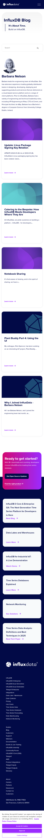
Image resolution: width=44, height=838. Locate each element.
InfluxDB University (12, 747)
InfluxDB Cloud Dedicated (15, 687)
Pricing (8, 701)
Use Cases (9, 704)
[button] (39, 4)
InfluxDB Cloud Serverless (15, 684)
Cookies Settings (22, 835)
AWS (7, 759)
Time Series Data (12, 707)
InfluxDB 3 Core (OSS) (13, 753)
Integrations (10, 692)
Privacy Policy (11, 821)
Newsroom (10, 788)
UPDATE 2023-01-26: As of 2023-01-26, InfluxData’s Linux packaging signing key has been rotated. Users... (21, 156)
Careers (8, 782)
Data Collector (11, 698)
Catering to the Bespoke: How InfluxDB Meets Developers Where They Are (21, 212)
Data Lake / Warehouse (14, 695)
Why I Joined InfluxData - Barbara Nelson (18, 404)
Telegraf (9, 756)
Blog (7, 730)
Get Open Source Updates (17, 476)
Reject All (22, 831)
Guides (8, 727)
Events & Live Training (13, 745)
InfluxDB (9, 678)
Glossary (9, 771)
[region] (22, 824)
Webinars (9, 739)
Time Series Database (13, 710)
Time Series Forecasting (14, 713)
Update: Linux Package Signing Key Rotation (17, 146)
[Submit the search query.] (38, 48)
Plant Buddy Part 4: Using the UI (21, 339)
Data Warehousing (12, 716)
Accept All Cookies (22, 826)
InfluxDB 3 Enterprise (13, 681)
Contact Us (10, 791)
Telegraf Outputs (11, 768)
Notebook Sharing (15, 274)
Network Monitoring (13, 719)
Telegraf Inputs (11, 765)
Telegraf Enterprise (12, 689)
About (8, 779)
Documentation (11, 742)
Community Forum (12, 750)
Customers (9, 733)
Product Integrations (13, 762)
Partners (9, 785)
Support (9, 736)
